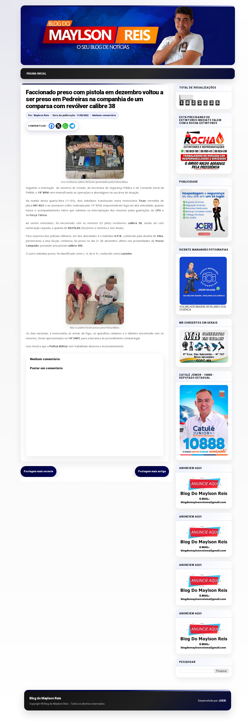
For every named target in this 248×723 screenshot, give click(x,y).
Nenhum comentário (104, 115)
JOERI (222, 700)
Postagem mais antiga (152, 471)
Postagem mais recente (38, 471)
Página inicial (36, 73)
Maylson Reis (41, 115)
